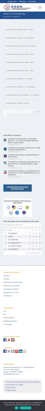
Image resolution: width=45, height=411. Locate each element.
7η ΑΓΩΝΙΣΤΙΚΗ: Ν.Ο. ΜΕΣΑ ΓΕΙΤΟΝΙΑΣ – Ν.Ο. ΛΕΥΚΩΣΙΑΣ (22, 95)
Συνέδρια (6, 279)
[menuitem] (34, 7)
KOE (4, 314)
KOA (4, 311)
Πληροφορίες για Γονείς (11, 292)
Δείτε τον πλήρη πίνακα (33, 253)
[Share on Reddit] (12, 351)
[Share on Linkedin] (20, 351)
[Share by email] (24, 351)
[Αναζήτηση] (34, 7)
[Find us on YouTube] (9, 340)
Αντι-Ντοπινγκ (7, 296)
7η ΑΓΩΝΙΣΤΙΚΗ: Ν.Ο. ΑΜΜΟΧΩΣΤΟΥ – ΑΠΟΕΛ (19, 30)
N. (33, 230)
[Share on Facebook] (5, 351)
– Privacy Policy (9, 387)
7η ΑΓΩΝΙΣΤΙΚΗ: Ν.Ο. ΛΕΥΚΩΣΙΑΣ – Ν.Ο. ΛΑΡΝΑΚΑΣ (20, 46)
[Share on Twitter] (9, 351)
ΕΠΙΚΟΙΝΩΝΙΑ (32, 1)
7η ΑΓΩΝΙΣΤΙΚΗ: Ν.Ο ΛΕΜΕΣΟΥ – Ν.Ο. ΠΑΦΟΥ (19, 79)
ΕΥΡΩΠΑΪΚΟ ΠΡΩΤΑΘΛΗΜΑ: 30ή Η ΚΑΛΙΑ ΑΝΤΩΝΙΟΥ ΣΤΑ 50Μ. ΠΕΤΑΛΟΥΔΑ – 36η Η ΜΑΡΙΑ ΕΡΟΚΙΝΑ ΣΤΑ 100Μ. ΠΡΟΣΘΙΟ (24, 164)
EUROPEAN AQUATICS (10, 321)
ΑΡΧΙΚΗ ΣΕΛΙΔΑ (12, 1)
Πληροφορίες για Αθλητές (11, 286)
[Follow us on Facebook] (5, 340)
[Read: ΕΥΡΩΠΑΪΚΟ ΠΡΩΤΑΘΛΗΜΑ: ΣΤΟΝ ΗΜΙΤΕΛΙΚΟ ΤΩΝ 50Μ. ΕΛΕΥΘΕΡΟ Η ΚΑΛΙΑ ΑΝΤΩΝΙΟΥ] (5, 149)
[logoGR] (18, 7)
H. (36, 230)
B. (39, 230)
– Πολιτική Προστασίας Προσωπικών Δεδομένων (22, 382)
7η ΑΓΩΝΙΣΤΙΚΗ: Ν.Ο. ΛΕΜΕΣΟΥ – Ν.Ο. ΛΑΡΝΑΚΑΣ (20, 87)
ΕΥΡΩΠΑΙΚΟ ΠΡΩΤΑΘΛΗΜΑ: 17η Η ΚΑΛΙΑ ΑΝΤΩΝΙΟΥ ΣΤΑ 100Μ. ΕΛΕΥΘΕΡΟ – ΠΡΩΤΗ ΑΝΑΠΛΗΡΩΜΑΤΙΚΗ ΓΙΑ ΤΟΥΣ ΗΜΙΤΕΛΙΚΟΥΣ (24, 173)
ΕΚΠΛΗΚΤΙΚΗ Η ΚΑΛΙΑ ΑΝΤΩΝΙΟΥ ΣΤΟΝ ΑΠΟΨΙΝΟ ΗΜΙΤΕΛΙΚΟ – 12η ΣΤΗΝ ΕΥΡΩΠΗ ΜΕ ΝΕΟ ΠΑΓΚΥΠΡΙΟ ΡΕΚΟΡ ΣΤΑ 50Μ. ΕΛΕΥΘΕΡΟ (23, 141)
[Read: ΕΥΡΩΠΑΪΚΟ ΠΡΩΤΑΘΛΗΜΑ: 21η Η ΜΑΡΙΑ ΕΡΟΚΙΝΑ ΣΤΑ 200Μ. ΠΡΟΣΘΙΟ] (5, 156)
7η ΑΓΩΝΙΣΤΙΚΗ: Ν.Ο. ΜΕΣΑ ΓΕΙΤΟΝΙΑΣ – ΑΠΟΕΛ (19, 54)
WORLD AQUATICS (9, 318)
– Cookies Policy (10, 390)
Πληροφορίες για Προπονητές (12, 282)
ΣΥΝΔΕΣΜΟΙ (22, 1)
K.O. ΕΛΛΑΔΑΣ (7, 324)
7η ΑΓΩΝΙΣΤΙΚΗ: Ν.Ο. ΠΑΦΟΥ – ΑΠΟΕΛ (17, 103)
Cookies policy (26, 408)
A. (30, 230)
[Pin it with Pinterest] (16, 351)
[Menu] (39, 7)
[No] (42, 405)
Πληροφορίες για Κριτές (11, 289)
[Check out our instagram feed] (12, 340)
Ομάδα (10, 230)
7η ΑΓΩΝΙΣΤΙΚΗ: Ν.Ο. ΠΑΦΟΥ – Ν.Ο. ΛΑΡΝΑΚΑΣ (19, 38)
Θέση (5, 230)
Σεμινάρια (6, 276)
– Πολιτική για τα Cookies (13, 385)
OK (17, 408)
